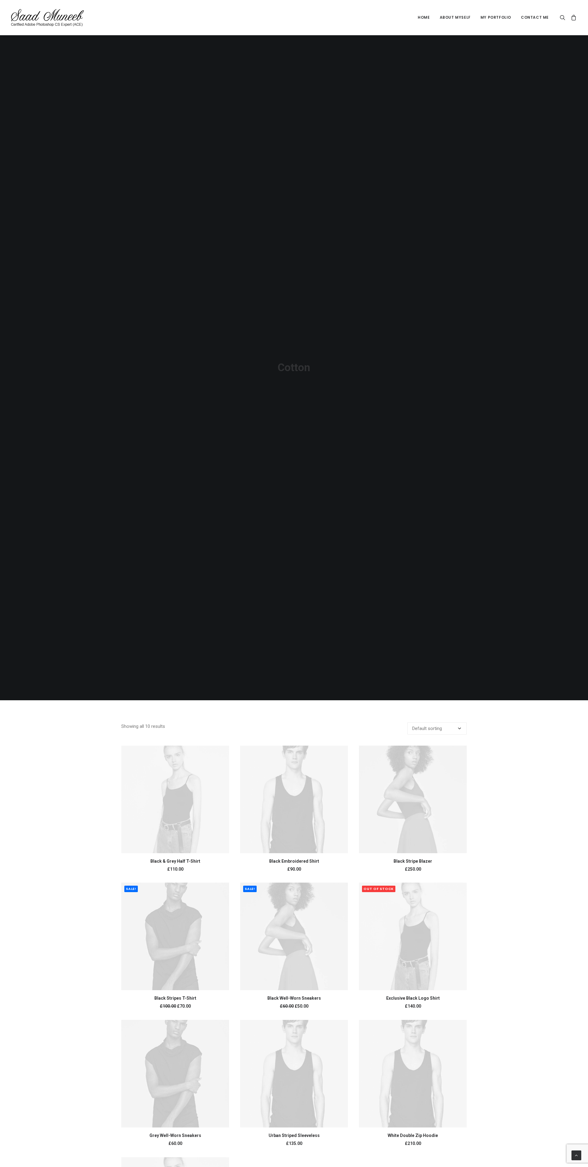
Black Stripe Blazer (413, 861)
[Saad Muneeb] (48, 17)
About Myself (455, 17)
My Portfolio (496, 17)
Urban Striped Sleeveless (294, 1135)
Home (424, 17)
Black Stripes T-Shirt (175, 998)
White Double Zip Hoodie (413, 1135)
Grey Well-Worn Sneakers (175, 1135)
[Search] (564, 17)
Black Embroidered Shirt (294, 861)
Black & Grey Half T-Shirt (175, 861)
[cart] (572, 17)
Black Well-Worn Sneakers (294, 998)
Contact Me (535, 17)
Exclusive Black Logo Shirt (413, 998)
